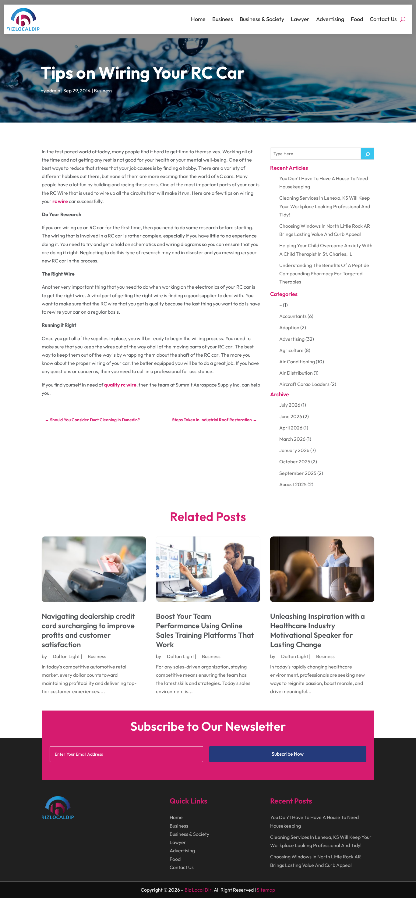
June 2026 (290, 416)
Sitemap (266, 890)
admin (53, 90)
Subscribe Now (288, 754)
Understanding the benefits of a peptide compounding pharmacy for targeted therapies (324, 273)
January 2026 (294, 450)
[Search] (368, 154)
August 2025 (293, 484)
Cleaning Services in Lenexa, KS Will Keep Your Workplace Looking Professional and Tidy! (324, 206)
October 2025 (294, 461)
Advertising (330, 19)
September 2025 (297, 473)
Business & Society (262, 19)
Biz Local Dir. (199, 890)
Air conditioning (297, 361)
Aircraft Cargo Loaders (304, 384)
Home (198, 19)
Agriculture (291, 350)
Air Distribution (296, 373)
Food (357, 19)
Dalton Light (66, 656)
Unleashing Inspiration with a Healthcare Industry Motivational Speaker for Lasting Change (317, 630)
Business (222, 19)
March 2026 (292, 439)
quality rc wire (120, 385)
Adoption (289, 327)
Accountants (293, 316)
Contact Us (383, 19)
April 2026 (290, 428)
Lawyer (300, 19)
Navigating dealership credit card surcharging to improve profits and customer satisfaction (88, 630)
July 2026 (289, 405)
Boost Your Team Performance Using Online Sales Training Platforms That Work (205, 630)
